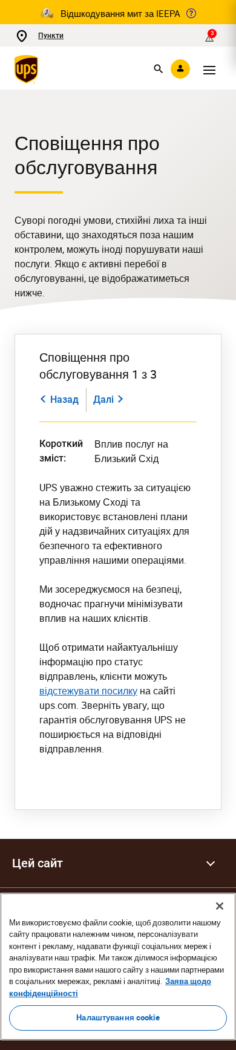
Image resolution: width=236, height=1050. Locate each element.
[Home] (29, 69)
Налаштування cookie (117, 1017)
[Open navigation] (209, 69)
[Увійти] (180, 69)
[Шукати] (158, 69)
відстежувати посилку (88, 690)
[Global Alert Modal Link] (191, 13)
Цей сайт (37, 863)
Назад (64, 399)
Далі (103, 399)
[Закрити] (219, 906)
